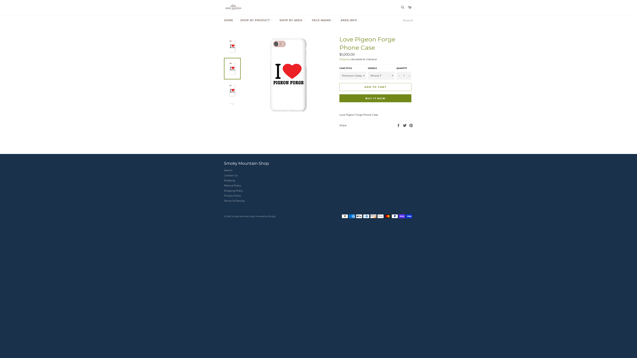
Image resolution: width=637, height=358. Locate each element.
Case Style (345, 68)
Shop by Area (291, 20)
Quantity (401, 68)
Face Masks (322, 20)
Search (228, 170)
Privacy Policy (232, 195)
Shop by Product (255, 20)
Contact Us (231, 175)
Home (228, 20)
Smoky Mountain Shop (243, 216)
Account (408, 20)
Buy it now (375, 98)
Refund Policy (232, 185)
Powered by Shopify (266, 216)
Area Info (349, 20)
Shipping (344, 59)
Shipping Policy (233, 190)
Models (372, 68)
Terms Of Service (234, 200)
